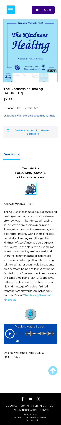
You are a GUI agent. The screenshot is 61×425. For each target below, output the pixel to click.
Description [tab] (11, 154)
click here (33, 133)
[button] (10, 335)
